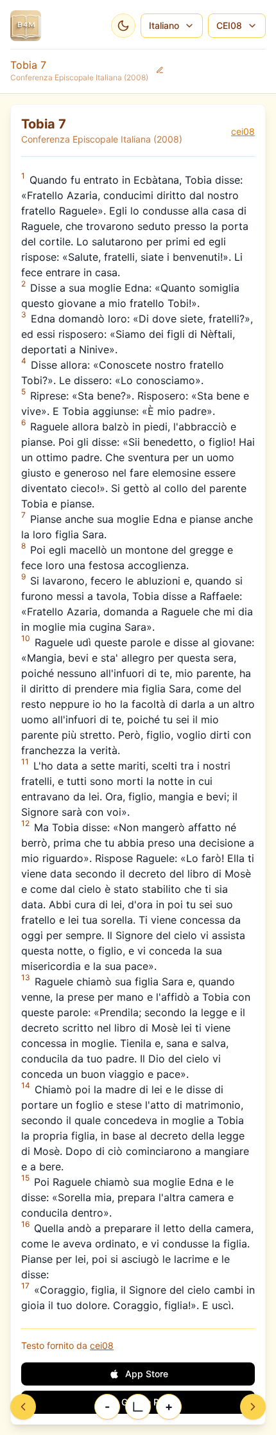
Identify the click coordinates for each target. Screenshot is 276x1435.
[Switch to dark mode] (123, 25)
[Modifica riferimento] (159, 70)
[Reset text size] (138, 1407)
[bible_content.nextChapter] (253, 1407)
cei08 (243, 131)
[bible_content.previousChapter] (23, 1407)
